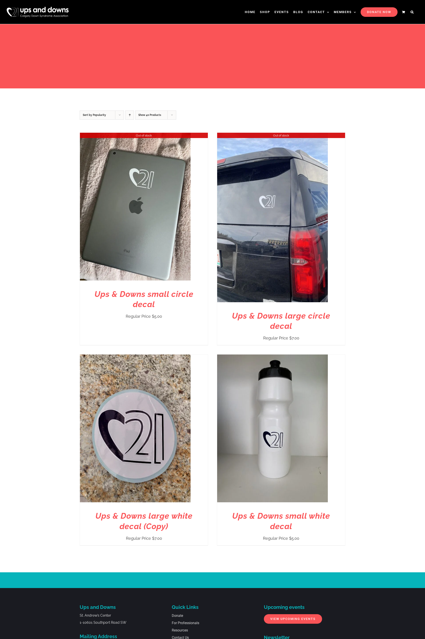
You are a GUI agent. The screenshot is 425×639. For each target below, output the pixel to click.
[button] (412, 12)
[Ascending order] (129, 115)
